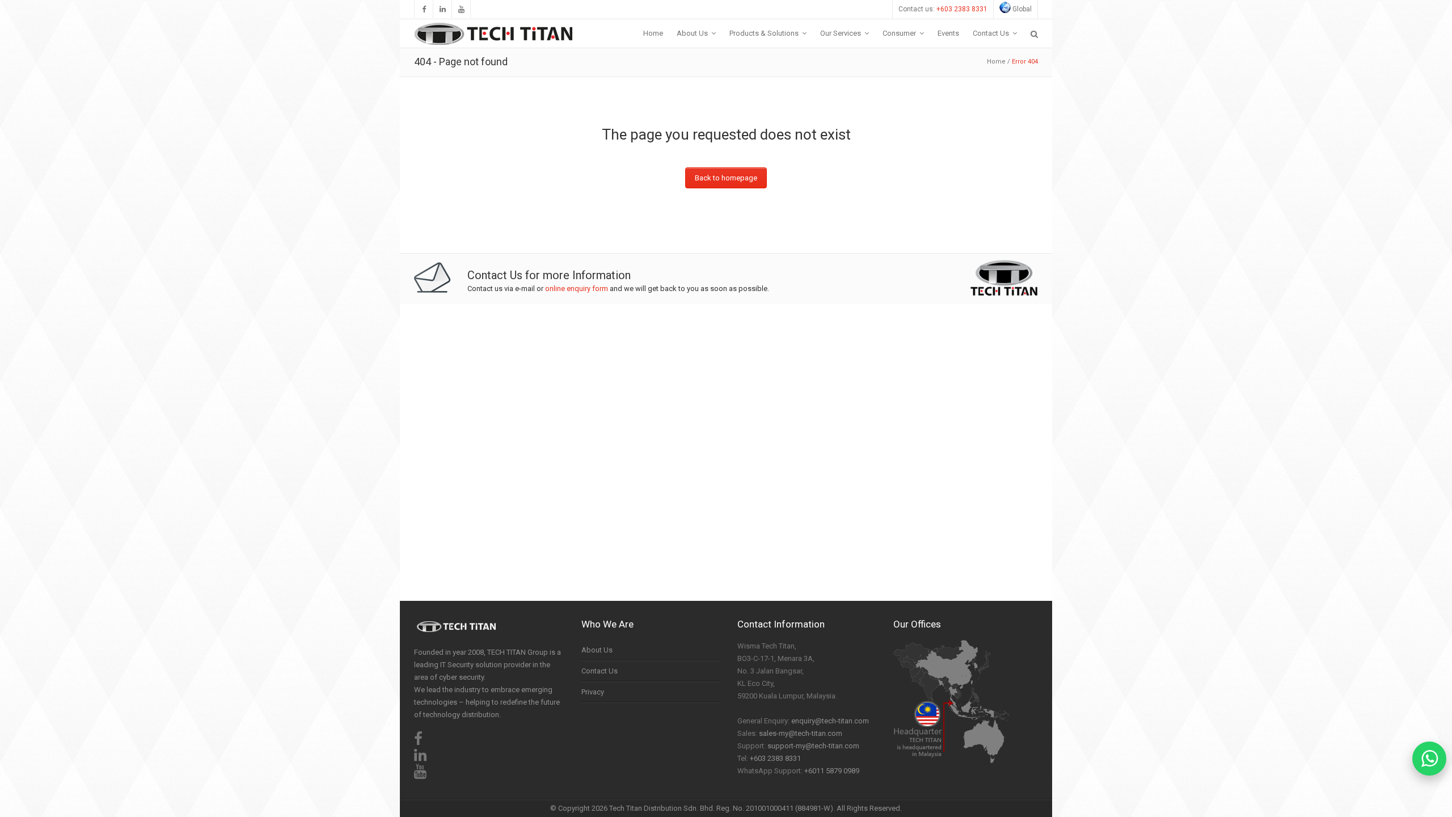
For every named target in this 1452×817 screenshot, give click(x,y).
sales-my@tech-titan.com (800, 733)
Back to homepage (726, 178)
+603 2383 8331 (961, 9)
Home (996, 61)
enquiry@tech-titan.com (830, 721)
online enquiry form (576, 288)
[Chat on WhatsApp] (1429, 759)
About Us (597, 650)
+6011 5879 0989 (831, 771)
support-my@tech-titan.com (813, 746)
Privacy (592, 692)
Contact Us (599, 671)
